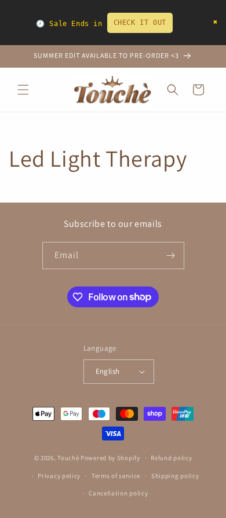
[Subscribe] (171, 255)
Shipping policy (175, 476)
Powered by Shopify (110, 458)
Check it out (140, 23)
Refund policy (171, 458)
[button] (23, 89)
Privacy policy (59, 476)
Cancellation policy (118, 493)
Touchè (69, 458)
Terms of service (116, 476)
